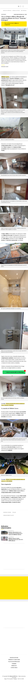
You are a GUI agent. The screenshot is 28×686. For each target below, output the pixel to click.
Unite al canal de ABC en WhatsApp (15, 372)
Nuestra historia (14, 657)
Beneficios (14, 665)
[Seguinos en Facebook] (12, 680)
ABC (3, 6)
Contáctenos (14, 667)
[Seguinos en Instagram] (16, 680)
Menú (26, 6)
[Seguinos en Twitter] (13, 680)
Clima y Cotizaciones (16, 6)
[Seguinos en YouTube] (14, 680)
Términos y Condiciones (14, 659)
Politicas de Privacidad (14, 661)
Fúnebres (14, 663)
